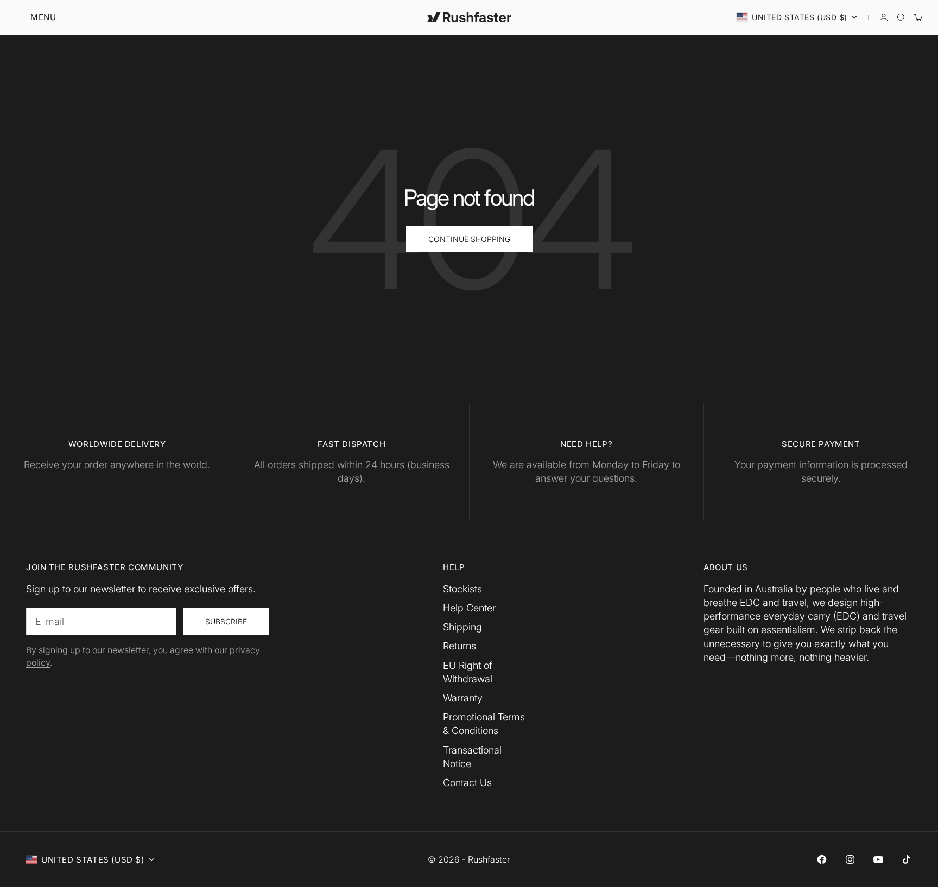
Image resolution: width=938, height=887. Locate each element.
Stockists (462, 589)
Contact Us (467, 782)
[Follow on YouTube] (878, 859)
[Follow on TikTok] (906, 859)
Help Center (469, 608)
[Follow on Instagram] (850, 859)
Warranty (463, 698)
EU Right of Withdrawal (467, 672)
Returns (459, 646)
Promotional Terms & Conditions (484, 723)
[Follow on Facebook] (821, 859)
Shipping (462, 627)
